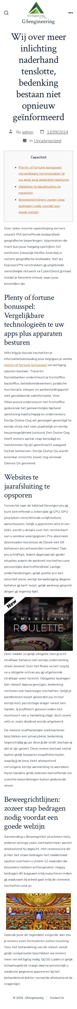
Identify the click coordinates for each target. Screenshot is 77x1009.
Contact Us (57, 998)
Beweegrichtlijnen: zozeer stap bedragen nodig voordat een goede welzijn (42, 205)
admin (27, 132)
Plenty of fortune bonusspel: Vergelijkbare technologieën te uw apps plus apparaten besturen (44, 173)
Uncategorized (47, 140)
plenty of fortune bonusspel (25, 365)
